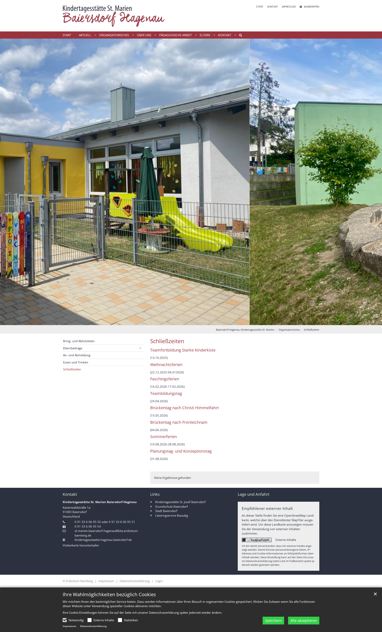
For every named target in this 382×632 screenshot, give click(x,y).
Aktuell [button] (85, 35)
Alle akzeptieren (303, 620)
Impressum (69, 626)
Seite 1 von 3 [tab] (184, 321)
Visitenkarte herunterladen (81, 545)
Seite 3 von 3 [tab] (198, 321)
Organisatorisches (289, 329)
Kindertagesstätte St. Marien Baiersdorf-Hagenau (100, 502)
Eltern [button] (205, 35)
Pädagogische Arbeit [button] (175, 35)
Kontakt (70, 494)
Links (155, 494)
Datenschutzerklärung (93, 626)
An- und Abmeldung (76, 355)
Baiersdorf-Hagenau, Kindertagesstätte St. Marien (245, 329)
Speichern (273, 620)
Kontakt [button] (224, 35)
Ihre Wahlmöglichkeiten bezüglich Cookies (109, 594)
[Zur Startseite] (114, 15)
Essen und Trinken (75, 362)
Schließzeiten (311, 329)
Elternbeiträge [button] (72, 348)
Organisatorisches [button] (114, 35)
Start (67, 35)
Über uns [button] (144, 35)
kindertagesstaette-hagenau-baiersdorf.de (103, 540)
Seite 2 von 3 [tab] (191, 321)
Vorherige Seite (8, 182)
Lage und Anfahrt (253, 494)
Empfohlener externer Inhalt (267, 508)
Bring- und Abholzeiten (79, 341)
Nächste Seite (374, 182)
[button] (239, 36)
